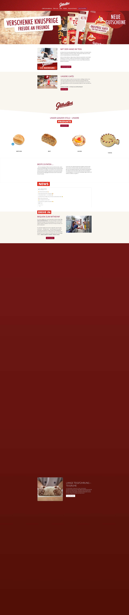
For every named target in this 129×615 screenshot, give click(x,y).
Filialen (65, 8)
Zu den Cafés (64, 89)
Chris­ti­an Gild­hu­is (70, 488)
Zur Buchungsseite (66, 66)
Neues (79, 488)
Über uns (55, 8)
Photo (41, 203)
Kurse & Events (72, 8)
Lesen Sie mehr (70, 495)
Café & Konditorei (47, 8)
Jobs (61, 8)
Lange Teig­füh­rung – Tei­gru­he (78, 484)
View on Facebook (40, 204)
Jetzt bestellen (82, 8)
